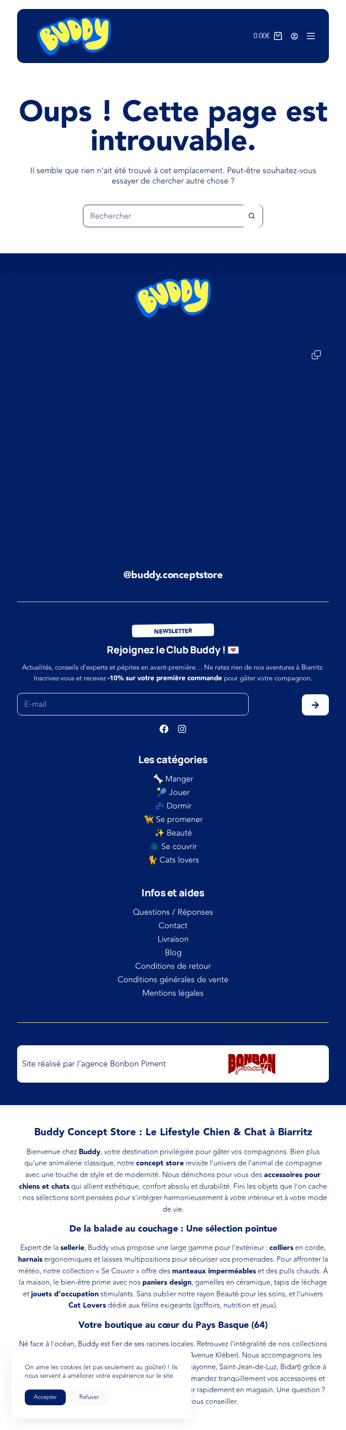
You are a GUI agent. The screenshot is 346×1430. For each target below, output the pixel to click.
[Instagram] (182, 728)
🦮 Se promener (173, 819)
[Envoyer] (315, 704)
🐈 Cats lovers (173, 860)
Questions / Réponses (173, 912)
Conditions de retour (173, 966)
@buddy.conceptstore (173, 575)
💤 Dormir (173, 806)
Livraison (173, 939)
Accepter (45, 1397)
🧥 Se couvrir (173, 846)
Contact (173, 925)
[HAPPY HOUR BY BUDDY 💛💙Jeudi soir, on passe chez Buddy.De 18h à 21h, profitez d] (121, 498)
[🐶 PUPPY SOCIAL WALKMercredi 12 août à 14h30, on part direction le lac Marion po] (172, 394)
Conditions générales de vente (173, 979)
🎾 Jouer (173, 792)
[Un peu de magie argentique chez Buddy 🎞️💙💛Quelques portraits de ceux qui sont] (276, 394)
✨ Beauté (173, 833)
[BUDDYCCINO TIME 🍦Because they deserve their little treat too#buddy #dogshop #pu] (69, 394)
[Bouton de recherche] (251, 216)
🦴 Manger (173, 779)
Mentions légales (173, 993)
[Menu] (311, 36)
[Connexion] (294, 36)
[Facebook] (163, 728)
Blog (173, 952)
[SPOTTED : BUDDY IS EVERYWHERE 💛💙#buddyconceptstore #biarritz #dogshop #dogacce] (225, 498)
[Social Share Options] (26, 438)
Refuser (89, 1397)
